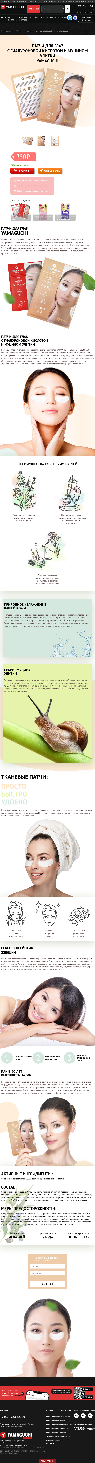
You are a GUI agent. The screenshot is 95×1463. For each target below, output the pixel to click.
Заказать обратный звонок (85, 12)
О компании (12, 18)
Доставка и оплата (23, 18)
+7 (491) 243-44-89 (12, 1417)
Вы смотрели (47, 1461)
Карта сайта (65, 1436)
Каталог (64, 1420)
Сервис (44, 17)
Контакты (54, 17)
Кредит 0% (65, 1428)
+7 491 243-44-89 (83, 8)
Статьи (64, 17)
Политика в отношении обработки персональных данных (17, 1425)
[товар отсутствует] (67, 9)
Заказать (47, 1284)
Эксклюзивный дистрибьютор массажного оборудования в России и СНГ (69, 1)
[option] (29, 140)
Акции (3, 17)
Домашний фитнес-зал (86, 19)
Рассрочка (35, 17)
